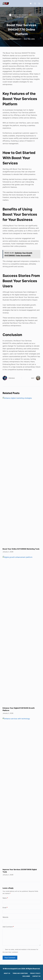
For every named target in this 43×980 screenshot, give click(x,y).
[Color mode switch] (31, 3)
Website (5, 917)
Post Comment (10, 958)
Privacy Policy (35, 973)
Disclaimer (26, 976)
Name (5, 898)
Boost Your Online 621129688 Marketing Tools (21, 549)
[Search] (35, 3)
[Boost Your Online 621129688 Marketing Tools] (21, 471)
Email (5, 907)
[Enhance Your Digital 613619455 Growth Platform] (21, 630)
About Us (7, 973)
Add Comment (8, 927)
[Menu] (39, 3)
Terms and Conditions (20, 973)
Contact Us (36, 976)
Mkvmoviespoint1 (22, 17)
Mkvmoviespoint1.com (12, 969)
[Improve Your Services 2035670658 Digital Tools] (21, 791)
